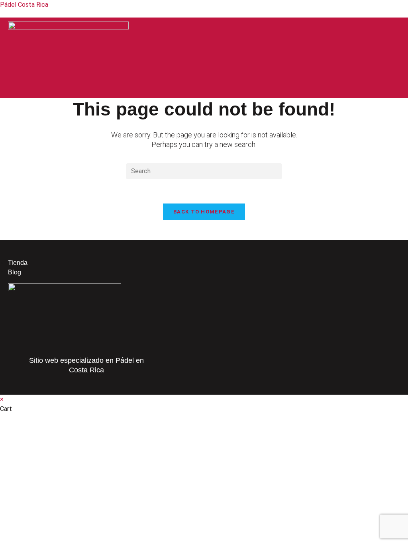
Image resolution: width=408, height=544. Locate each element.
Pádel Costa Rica (24, 4)
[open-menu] (272, 95)
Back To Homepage (204, 212)
